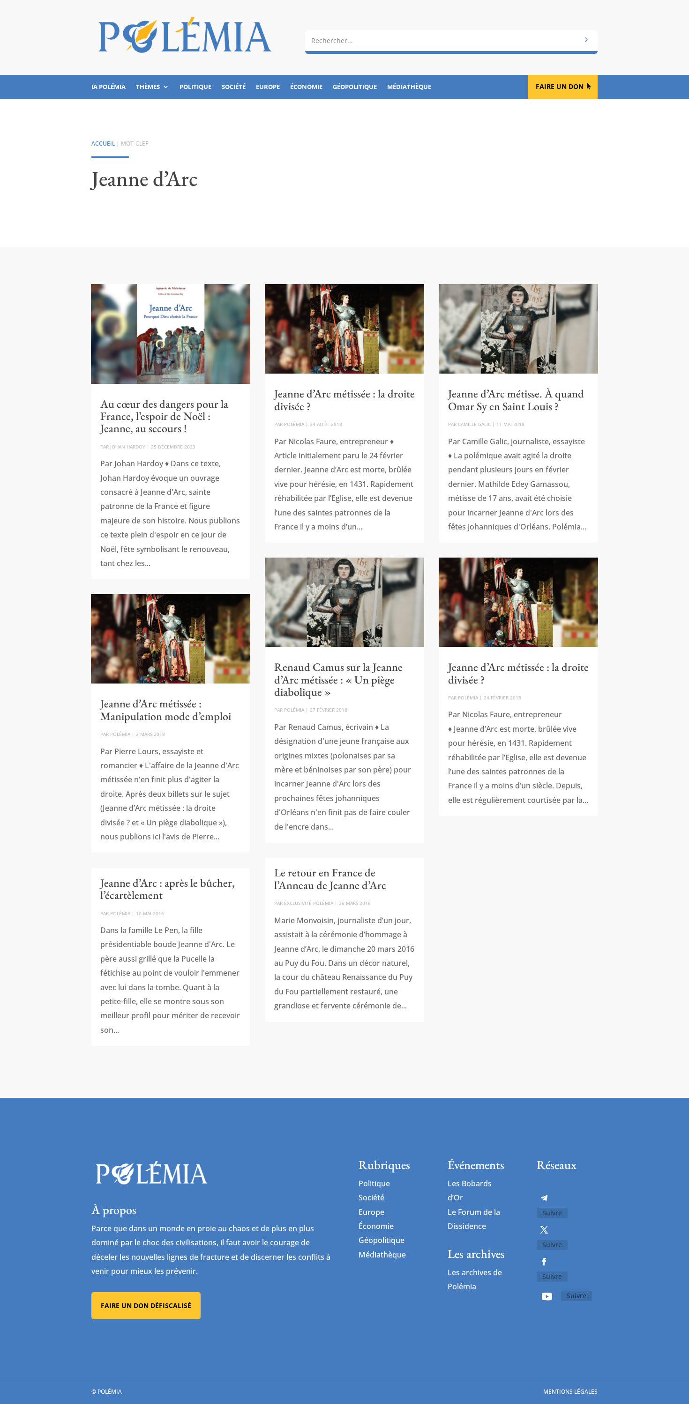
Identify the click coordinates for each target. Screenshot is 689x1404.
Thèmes (148, 87)
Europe (268, 87)
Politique (195, 87)
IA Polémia (108, 87)
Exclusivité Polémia (308, 903)
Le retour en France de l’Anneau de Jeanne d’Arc (330, 878)
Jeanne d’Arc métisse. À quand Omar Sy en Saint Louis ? (516, 399)
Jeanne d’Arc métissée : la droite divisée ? (344, 399)
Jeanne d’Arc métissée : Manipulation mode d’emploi (165, 709)
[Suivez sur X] (544, 1229)
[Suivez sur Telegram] (544, 1198)
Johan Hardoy (127, 446)
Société (234, 87)
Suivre (552, 1212)
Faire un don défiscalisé (146, 1305)
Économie (306, 87)
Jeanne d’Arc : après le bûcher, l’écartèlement (167, 888)
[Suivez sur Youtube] (547, 1296)
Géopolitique (355, 87)
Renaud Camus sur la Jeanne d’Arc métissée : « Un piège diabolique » (338, 679)
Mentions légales (570, 1392)
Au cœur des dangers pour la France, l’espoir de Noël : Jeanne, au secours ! (164, 416)
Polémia (120, 734)
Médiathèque (409, 87)
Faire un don (560, 86)
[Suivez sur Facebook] (544, 1261)
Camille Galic (474, 424)
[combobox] (451, 40)
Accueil (103, 143)
